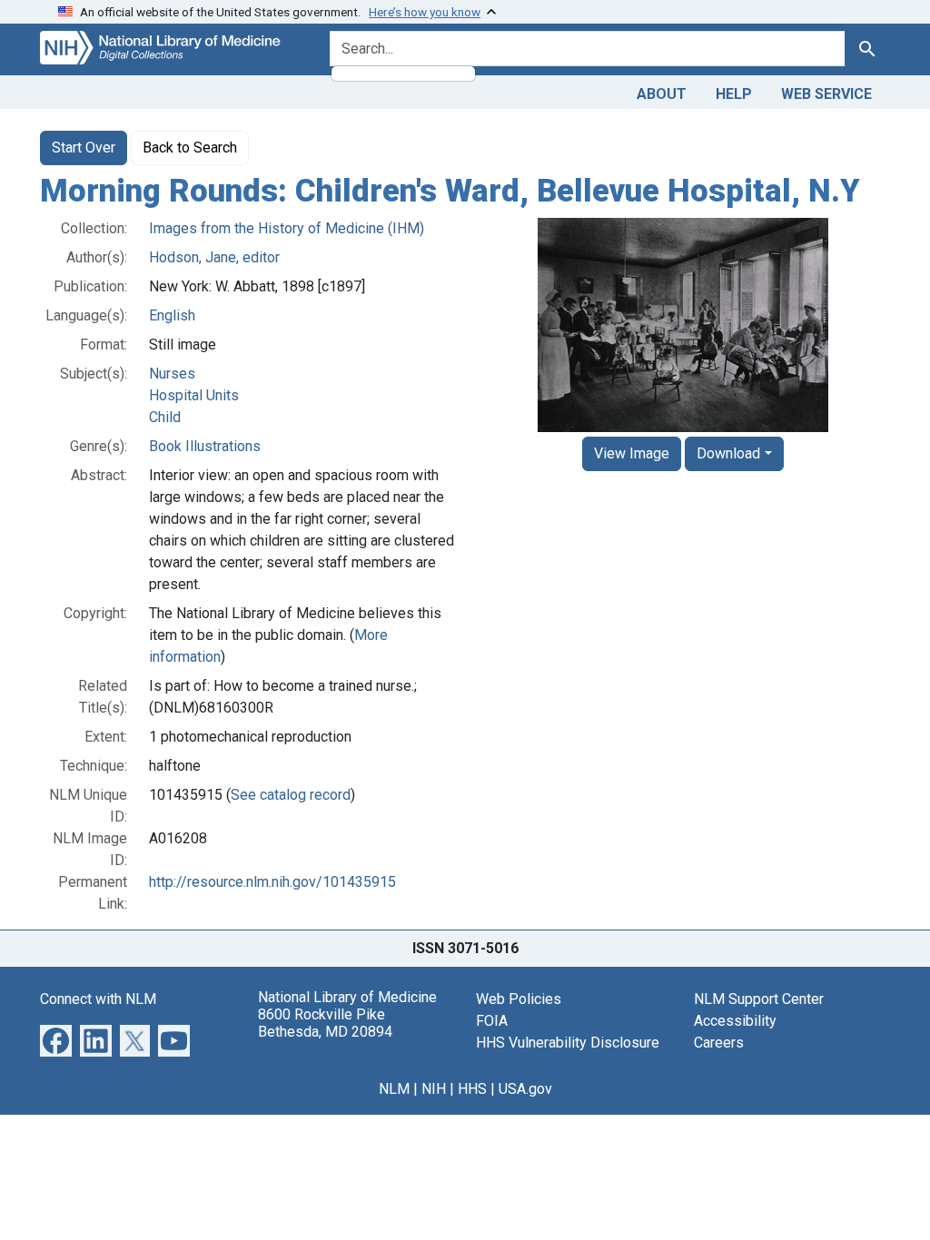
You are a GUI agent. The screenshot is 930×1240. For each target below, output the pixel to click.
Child (165, 417)
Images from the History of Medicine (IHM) (286, 228)
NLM (394, 1088)
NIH (433, 1088)
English (172, 315)
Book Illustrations (205, 446)
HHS (472, 1088)
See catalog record (291, 794)
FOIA (492, 1020)
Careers (719, 1042)
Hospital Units (194, 395)
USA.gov (525, 1088)
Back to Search (190, 147)
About (662, 94)
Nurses (172, 373)
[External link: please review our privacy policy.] (56, 1039)
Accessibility (735, 1020)
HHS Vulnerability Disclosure (567, 1042)
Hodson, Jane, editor (214, 257)
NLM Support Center (759, 999)
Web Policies (518, 999)
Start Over (83, 147)
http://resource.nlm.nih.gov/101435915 (272, 882)
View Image (631, 453)
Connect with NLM (98, 999)
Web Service (826, 94)
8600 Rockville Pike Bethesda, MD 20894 (325, 1023)
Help (734, 94)
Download (728, 453)
